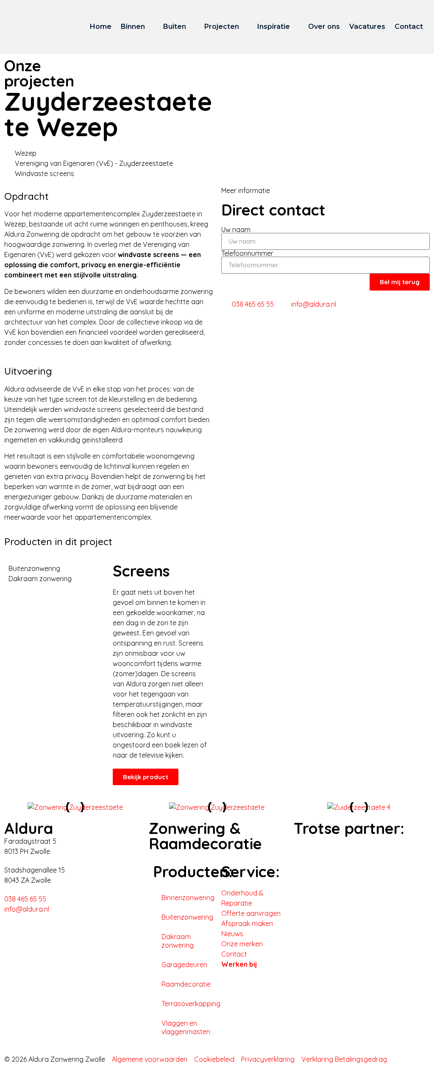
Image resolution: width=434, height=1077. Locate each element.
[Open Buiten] (191, 27)
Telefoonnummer (247, 253)
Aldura (28, 828)
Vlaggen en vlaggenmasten (185, 1027)
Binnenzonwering (187, 897)
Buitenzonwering (187, 917)
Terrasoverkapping (187, 1003)
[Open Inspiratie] (295, 27)
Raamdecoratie (186, 984)
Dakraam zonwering (177, 940)
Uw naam (235, 229)
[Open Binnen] (150, 27)
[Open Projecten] (244, 27)
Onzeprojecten (39, 73)
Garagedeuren (184, 964)
